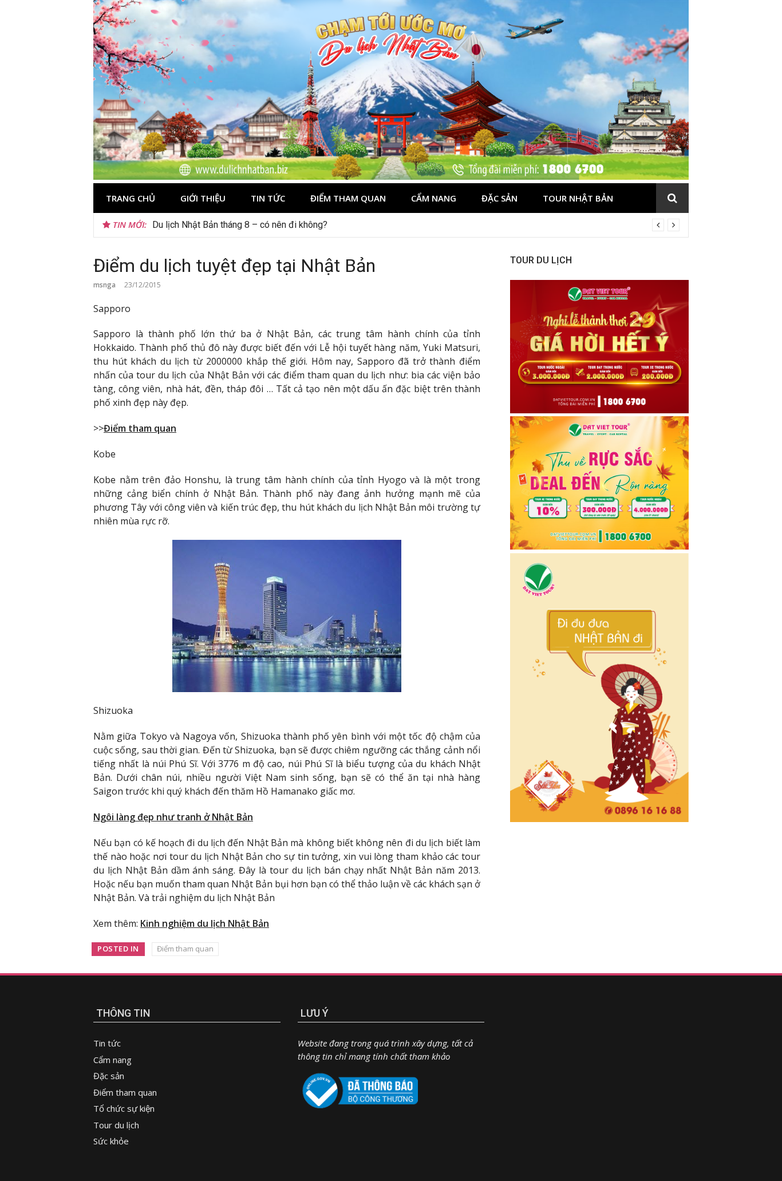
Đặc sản (499, 198)
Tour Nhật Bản (578, 198)
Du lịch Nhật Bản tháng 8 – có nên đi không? (239, 224)
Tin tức (268, 198)
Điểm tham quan (348, 198)
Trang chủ (130, 198)
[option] (416, 225)
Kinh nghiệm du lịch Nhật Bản (204, 923)
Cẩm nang (433, 198)
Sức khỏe (111, 1141)
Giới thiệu (203, 198)
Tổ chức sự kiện (124, 1108)
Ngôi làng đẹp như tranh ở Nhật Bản (173, 817)
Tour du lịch (116, 1125)
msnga (104, 285)
